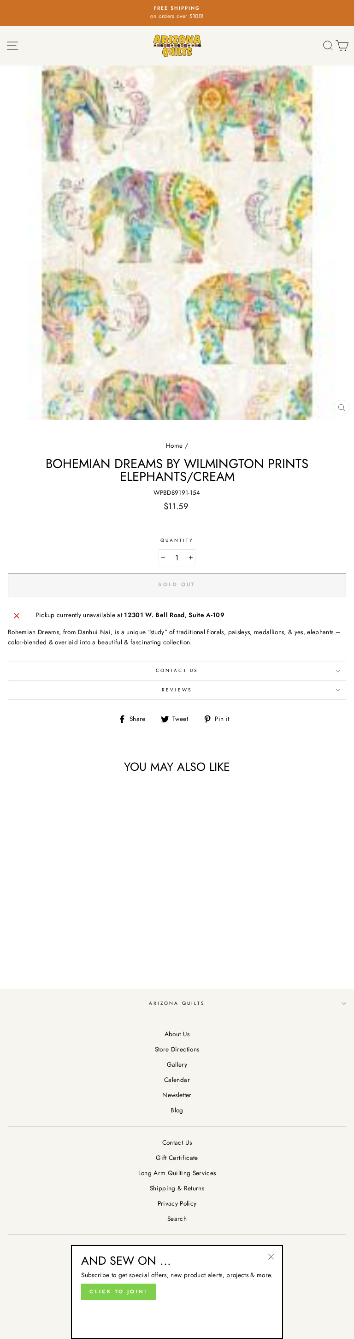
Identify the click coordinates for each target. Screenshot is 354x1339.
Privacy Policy (177, 1203)
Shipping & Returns (177, 1188)
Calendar (177, 1079)
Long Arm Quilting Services (177, 1172)
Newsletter (176, 1094)
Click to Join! (118, 1291)
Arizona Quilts (177, 1003)
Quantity (177, 540)
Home (174, 445)
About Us (177, 1034)
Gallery (177, 1064)
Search (177, 1218)
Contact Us (177, 670)
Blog (177, 1110)
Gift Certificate (177, 1157)
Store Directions (177, 1049)
